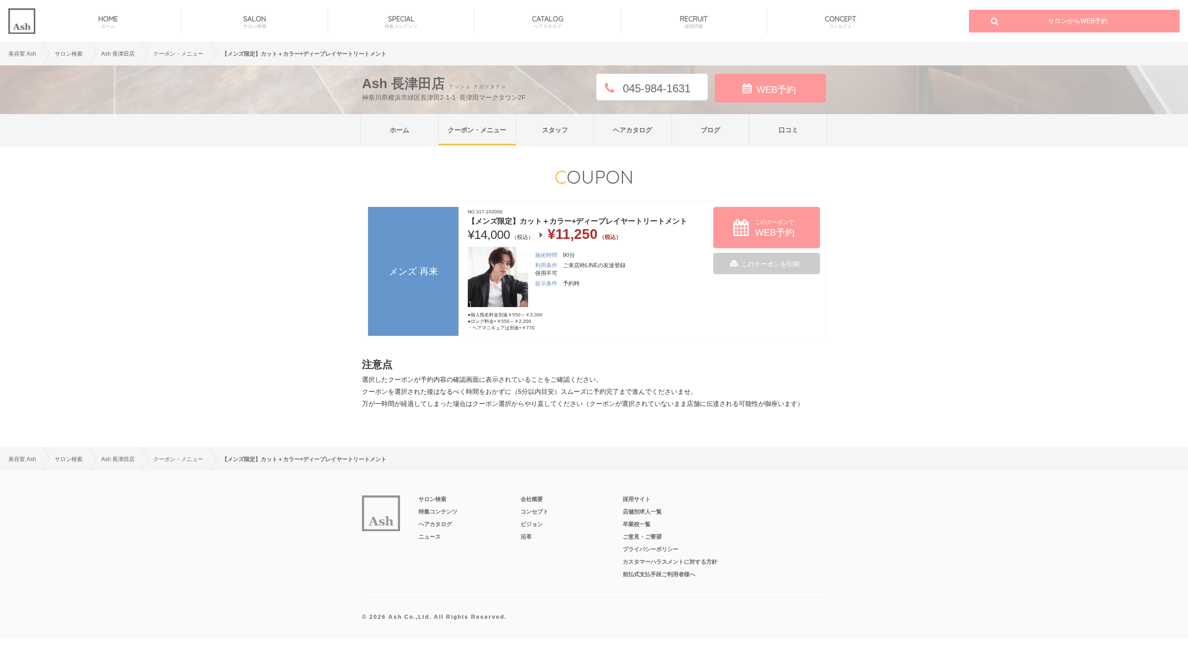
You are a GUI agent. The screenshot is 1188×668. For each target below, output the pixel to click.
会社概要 (532, 499)
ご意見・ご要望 (642, 536)
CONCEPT (840, 21)
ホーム (399, 130)
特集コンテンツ (438, 511)
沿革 (526, 536)
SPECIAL (401, 21)
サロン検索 (69, 54)
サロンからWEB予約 (1078, 21)
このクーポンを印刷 (770, 264)
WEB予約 (776, 89)
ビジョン (532, 524)
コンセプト (535, 511)
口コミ (788, 130)
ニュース (430, 536)
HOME (108, 21)
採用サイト (637, 499)
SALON (254, 21)
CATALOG (547, 21)
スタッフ (555, 130)
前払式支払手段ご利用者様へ (659, 574)
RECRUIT (694, 21)
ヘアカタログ (632, 130)
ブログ (710, 130)
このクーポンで (774, 228)
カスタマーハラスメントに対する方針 (670, 562)
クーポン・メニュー (477, 130)
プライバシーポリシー (650, 549)
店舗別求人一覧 (642, 511)
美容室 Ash (22, 54)
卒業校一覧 (637, 524)
